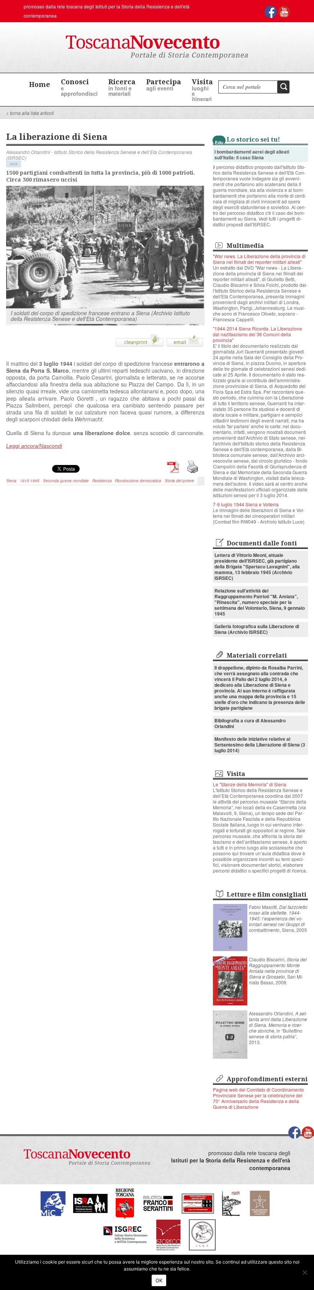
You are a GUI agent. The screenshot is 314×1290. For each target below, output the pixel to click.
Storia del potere (179, 480)
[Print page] (139, 343)
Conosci (79, 87)
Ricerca (122, 87)
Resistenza (102, 480)
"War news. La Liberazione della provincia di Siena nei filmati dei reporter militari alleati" (259, 259)
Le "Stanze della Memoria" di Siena (249, 784)
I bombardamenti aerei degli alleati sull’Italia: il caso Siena (251, 154)
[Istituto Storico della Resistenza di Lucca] (259, 1202)
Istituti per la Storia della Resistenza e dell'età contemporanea (230, 1164)
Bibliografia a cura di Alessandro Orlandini (250, 723)
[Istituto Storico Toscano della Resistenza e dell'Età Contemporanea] (202, 1234)
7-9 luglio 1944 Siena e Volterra (246, 504)
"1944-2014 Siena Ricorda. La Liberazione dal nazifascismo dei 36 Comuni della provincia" (257, 334)
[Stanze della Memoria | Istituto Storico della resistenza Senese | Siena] (198, 1202)
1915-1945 (29, 480)
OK (159, 1280)
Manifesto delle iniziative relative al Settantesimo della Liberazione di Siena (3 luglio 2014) (259, 744)
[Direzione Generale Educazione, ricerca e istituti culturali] (53, 1202)
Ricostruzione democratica (138, 480)
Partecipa (163, 84)
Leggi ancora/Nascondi (34, 446)
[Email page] (184, 343)
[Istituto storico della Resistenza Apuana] (90, 1202)
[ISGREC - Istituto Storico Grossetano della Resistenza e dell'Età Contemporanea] (125, 1234)
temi (13, 164)
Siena (11, 480)
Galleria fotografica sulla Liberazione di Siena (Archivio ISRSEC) (256, 629)
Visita (202, 90)
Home (39, 84)
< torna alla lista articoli (30, 113)
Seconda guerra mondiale (66, 480)
